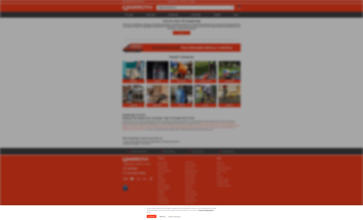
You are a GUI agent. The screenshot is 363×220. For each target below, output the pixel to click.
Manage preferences (174, 216)
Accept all (152, 216)
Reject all (162, 216)
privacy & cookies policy (206, 210)
